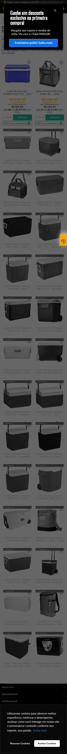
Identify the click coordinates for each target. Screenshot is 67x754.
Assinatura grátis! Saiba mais (33, 42)
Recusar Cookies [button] (20, 743)
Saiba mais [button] (40, 730)
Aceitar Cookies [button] (47, 743)
